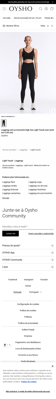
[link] (46, 8)
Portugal (17, 292)
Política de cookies (29, 382)
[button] (52, 8)
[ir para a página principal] (20, 8)
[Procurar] (40, 8)
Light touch (35, 150)
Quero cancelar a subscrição (41, 233)
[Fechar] (52, 366)
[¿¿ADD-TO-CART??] (53, 111)
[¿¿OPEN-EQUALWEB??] (7, 345)
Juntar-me (10, 233)
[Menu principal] (4, 8)
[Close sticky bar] (52, 2)
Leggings (23, 150)
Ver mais (5, 198)
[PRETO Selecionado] (3, 123)
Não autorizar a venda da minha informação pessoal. (28, 391)
